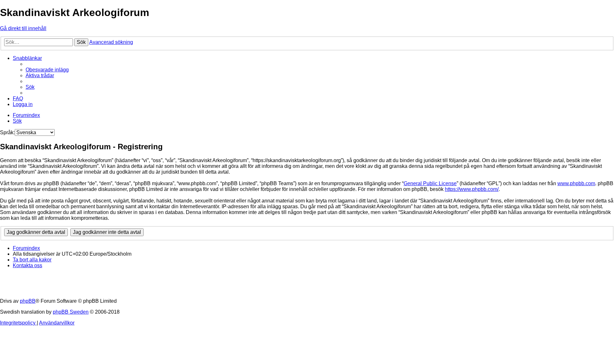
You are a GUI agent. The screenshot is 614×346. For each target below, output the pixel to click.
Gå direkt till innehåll (23, 28)
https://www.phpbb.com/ (472, 189)
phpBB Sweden (71, 312)
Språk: (7, 132)
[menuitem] (47, 69)
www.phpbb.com (576, 183)
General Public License (430, 183)
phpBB (27, 301)
